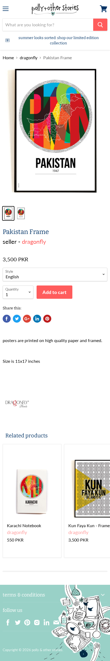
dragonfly (28, 57)
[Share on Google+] (27, 319)
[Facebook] (6, 621)
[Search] (100, 25)
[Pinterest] (25, 621)
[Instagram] (35, 621)
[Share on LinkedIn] (37, 319)
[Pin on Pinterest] (47, 319)
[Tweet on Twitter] (17, 319)
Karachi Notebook (24, 525)
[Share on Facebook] (7, 319)
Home (8, 57)
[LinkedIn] (45, 621)
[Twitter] (16, 621)
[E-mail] (54, 621)
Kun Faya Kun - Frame (89, 525)
